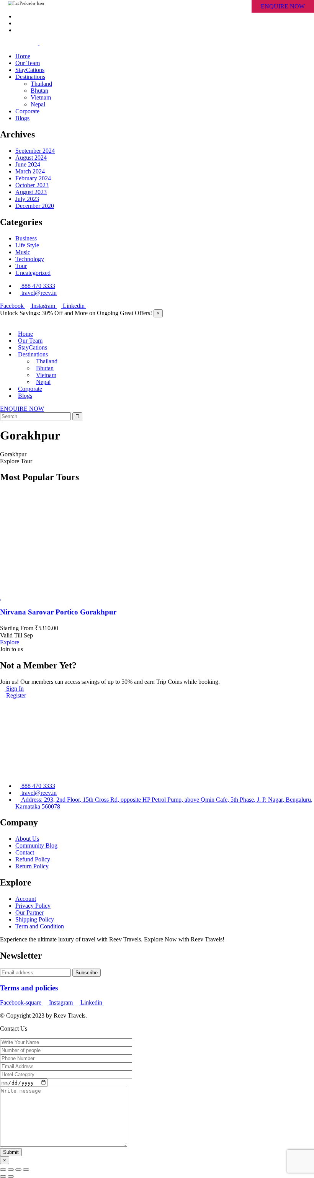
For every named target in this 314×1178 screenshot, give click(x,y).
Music (22, 252)
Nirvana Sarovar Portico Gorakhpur (58, 612)
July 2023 (27, 199)
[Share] (11, 1169)
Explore (9, 642)
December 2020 (34, 206)
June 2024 (27, 164)
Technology (29, 259)
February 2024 (33, 178)
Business (26, 238)
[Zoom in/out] (26, 1169)
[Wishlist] (1, 597)
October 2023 (32, 185)
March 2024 (30, 171)
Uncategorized (33, 273)
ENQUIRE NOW (283, 6)
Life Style (27, 245)
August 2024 (31, 157)
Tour (21, 266)
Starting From (16, 628)
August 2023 (31, 192)
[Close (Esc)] (3, 1169)
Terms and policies (29, 988)
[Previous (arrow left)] (3, 1176)
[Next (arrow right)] (11, 1176)
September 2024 (35, 150)
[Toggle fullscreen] (18, 1169)
